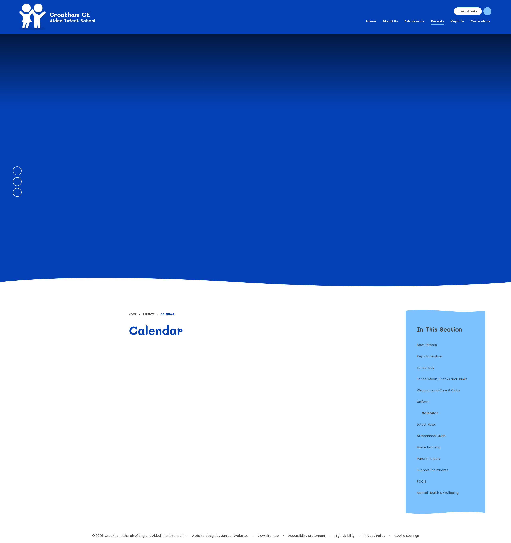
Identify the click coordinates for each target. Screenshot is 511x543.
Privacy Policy (374, 535)
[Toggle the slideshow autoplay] (17, 192)
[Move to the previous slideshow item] (17, 170)
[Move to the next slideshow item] (17, 181)
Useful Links (467, 11)
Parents (148, 314)
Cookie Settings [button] (406, 535)
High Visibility (345, 535)
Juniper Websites (234, 535)
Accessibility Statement (306, 535)
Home (133, 314)
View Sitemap (268, 535)
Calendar (167, 314)
